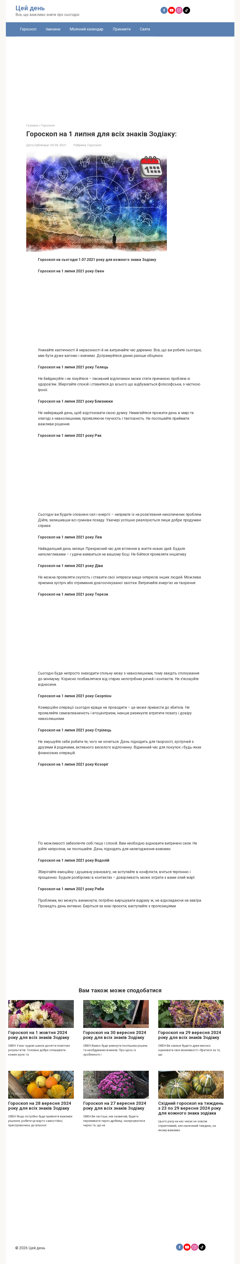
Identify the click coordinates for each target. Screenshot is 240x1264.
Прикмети (122, 29)
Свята (145, 29)
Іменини (53, 29)
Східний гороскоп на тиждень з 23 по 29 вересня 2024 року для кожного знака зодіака (191, 1108)
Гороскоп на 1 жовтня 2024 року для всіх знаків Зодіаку (38, 1035)
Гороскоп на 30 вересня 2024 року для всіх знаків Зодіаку (114, 1035)
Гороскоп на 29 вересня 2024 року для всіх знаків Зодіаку (189, 1035)
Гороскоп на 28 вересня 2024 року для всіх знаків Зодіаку (39, 1106)
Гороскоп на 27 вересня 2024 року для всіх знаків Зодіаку (114, 1106)
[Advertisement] (120, 76)
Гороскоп (28, 29)
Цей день (30, 8)
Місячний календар (86, 29)
